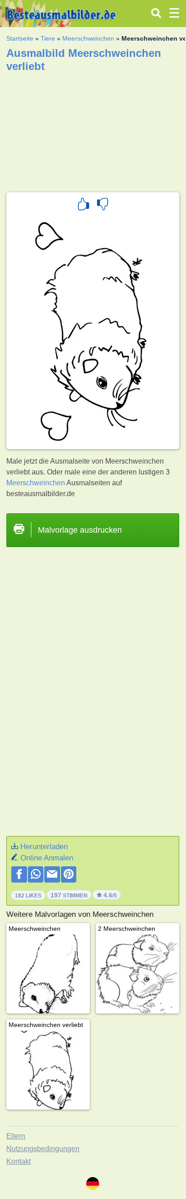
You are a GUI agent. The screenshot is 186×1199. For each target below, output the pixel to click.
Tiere (48, 38)
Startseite (19, 38)
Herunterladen (44, 846)
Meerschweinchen (88, 38)
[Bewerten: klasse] (83, 205)
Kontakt (18, 1161)
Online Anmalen (46, 858)
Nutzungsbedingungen (42, 1149)
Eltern (15, 1136)
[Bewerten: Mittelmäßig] (102, 205)
